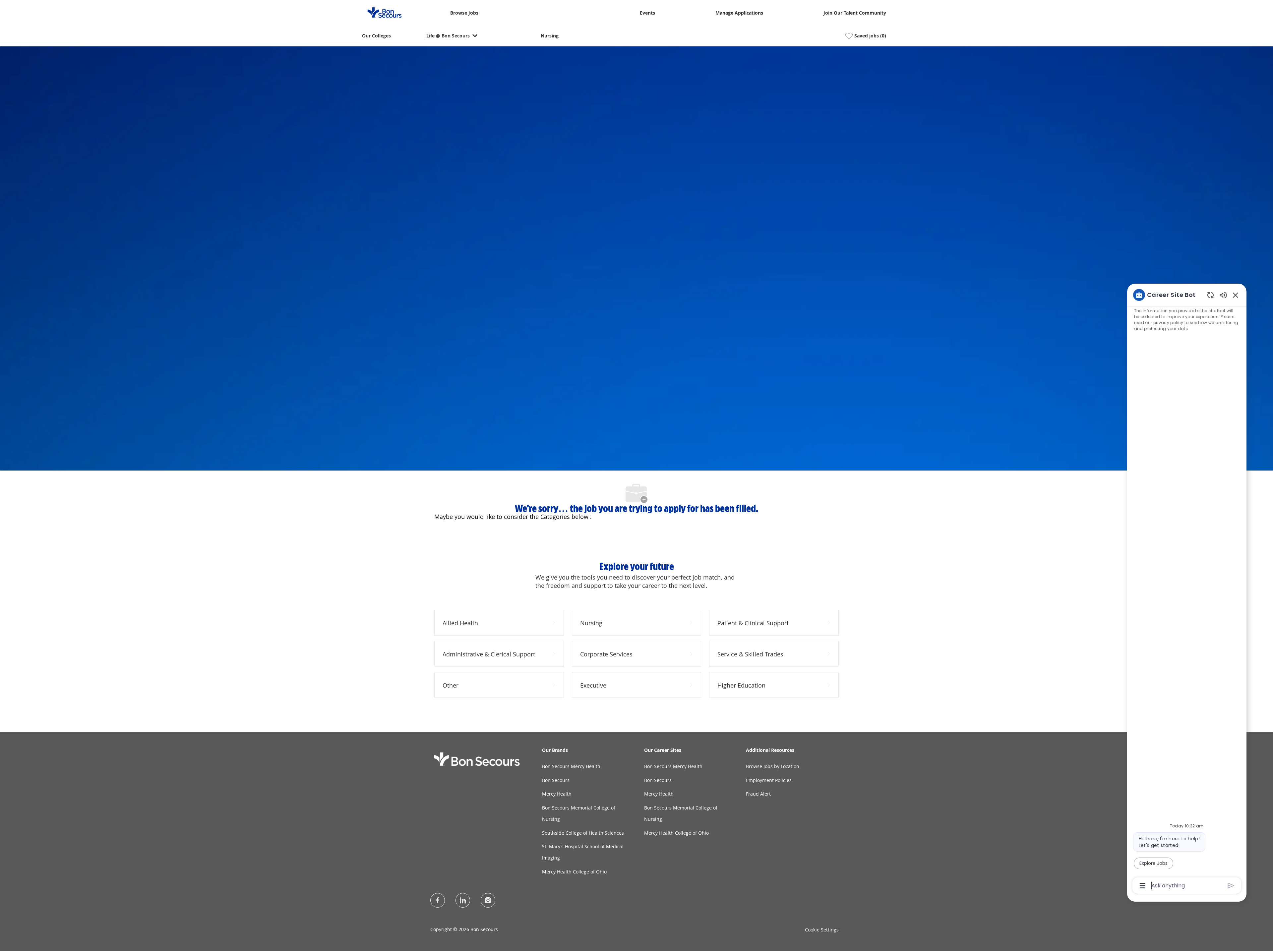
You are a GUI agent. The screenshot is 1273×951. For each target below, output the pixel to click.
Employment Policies (769, 780)
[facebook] (437, 900)
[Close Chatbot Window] (1235, 295)
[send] (1231, 885)
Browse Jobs (464, 13)
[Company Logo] (380, 12)
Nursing (550, 36)
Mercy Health (557, 794)
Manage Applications (739, 13)
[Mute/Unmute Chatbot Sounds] (1223, 295)
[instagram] (488, 900)
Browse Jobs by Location (772, 766)
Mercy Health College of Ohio (574, 871)
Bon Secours (556, 780)
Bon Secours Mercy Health (571, 766)
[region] (1186, 590)
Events (647, 13)
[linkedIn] (462, 900)
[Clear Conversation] (1210, 294)
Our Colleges (376, 36)
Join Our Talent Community (854, 13)
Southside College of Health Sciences (583, 833)
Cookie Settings (822, 929)
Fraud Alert (758, 794)
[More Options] (1142, 886)
